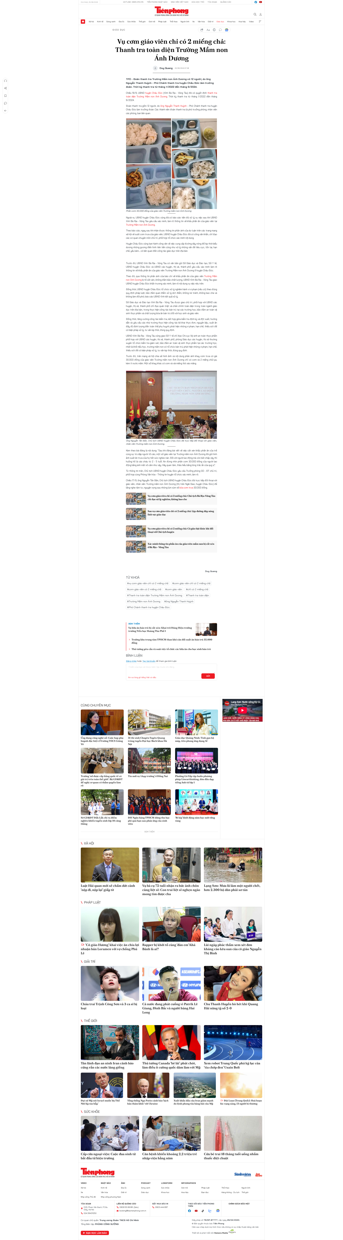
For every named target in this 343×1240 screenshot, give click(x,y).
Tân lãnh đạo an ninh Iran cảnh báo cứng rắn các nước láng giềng (107, 1065)
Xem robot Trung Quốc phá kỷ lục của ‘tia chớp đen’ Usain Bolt (232, 1065)
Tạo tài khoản (148, 661)
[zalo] (211, 1210)
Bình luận (5, 103)
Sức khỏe (131, 21)
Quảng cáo (225, 2)
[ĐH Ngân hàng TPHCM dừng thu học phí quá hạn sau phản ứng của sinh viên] (149, 802)
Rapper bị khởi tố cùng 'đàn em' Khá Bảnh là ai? (168, 947)
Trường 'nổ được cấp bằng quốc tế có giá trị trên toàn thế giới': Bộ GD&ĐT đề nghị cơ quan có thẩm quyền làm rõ (101, 781)
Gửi (208, 676)
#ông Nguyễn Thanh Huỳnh (178, 601)
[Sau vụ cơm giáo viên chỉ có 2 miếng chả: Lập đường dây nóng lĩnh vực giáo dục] (136, 514)
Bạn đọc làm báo (96, 1233)
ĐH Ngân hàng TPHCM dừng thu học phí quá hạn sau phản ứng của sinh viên (149, 820)
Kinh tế (100, 21)
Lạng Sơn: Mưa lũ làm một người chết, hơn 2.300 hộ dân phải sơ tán (232, 888)
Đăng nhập (131, 661)
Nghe (5, 80)
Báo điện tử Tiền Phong (171, 11)
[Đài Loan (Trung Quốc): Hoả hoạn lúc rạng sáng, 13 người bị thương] (241, 1085)
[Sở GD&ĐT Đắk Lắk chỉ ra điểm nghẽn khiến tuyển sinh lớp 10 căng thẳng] (102, 802)
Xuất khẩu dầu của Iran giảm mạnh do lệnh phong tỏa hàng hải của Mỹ (193, 1102)
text (208, 30)
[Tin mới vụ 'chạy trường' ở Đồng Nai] (149, 761)
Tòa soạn (212, 2)
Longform (166, 1183)
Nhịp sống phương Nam (111, 1197)
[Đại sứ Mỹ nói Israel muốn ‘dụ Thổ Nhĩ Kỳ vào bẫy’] (102, 1085)
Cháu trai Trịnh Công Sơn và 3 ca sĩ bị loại (109, 1006)
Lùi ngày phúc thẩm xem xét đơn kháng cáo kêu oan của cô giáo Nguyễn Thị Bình (233, 949)
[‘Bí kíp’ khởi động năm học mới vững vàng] (196, 802)
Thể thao (174, 21)
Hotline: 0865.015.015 (133, 2)
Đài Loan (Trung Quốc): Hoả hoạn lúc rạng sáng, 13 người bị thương (241, 1102)
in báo (214, 30)
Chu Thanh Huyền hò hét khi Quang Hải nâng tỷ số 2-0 (231, 1006)
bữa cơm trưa (186, 487)
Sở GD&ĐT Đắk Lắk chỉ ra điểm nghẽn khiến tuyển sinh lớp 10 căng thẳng (101, 820)
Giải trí (210, 21)
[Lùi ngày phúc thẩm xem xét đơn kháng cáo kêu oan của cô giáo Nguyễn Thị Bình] (233, 924)
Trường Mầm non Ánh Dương (140, 224)
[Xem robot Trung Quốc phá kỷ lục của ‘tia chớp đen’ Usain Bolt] (233, 1042)
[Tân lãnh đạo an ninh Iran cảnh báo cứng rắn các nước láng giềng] (110, 1042)
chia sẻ (202, 30)
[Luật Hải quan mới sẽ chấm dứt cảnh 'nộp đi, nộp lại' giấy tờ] (110, 865)
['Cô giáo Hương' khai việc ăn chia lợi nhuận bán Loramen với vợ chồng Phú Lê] (110, 924)
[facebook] (255, 2)
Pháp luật (162, 21)
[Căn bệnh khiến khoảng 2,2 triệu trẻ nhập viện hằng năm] (171, 1133)
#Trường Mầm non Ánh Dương (143, 601)
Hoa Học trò (198, 2)
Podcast (146, 1183)
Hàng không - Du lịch (230, 1192)
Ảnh (123, 1183)
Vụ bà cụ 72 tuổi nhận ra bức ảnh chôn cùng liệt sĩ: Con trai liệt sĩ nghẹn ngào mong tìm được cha (171, 890)
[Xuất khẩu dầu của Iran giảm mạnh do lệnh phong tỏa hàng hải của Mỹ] (195, 1085)
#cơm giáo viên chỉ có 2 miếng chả (191, 583)
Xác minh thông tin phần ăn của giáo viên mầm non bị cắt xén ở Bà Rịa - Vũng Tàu (181, 545)
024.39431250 (90, 1213)
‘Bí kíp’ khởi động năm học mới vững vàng (195, 819)
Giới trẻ (152, 21)
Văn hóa (201, 21)
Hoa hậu (242, 21)
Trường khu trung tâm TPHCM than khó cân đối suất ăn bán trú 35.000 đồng (172, 641)
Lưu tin (5, 95)
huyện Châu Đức (153, 92)
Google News (226, 30)
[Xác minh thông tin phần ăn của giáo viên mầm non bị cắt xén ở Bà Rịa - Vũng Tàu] (136, 547)
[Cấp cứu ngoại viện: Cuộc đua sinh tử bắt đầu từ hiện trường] (110, 1133)
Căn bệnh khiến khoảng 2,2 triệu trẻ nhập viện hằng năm (169, 1156)
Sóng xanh (110, 21)
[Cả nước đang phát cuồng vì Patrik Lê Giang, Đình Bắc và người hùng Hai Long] (171, 983)
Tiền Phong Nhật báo (157, 2)
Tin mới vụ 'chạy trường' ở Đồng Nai (148, 776)
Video (251, 21)
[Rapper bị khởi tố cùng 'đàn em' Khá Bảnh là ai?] (171, 924)
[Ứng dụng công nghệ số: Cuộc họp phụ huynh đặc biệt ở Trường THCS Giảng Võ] (102, 722)
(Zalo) (136, 1207)
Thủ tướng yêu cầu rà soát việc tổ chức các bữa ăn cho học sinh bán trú (171, 649)
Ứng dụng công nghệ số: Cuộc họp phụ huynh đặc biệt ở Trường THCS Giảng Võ (102, 741)
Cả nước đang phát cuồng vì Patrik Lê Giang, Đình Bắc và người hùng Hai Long (170, 1008)
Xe (193, 21)
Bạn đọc (205, 1192)
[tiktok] (204, 1211)
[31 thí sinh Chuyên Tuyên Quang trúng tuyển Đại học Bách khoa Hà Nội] (149, 722)
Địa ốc (121, 21)
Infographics (188, 1183)
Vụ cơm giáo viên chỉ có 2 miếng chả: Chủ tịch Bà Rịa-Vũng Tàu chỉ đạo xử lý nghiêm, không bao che (181, 497)
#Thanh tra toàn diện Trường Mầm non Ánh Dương (154, 595)
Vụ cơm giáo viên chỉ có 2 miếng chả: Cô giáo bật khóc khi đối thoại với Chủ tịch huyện (180, 530)
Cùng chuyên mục (96, 705)
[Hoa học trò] (258, 1175)
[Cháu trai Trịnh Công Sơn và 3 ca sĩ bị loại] (110, 983)
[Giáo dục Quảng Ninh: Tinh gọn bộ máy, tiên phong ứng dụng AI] (196, 722)
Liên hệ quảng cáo (126, 1204)
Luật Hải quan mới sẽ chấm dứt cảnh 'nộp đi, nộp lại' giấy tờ (108, 888)
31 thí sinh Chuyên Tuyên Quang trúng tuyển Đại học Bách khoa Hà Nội (147, 741)
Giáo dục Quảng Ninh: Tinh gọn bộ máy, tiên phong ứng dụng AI (194, 739)
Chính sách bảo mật (239, 1204)
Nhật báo (106, 1183)
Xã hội (91, 21)
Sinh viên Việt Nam (179, 2)
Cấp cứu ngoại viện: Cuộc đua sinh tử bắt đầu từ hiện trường (108, 1156)
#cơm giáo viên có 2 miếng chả (144, 589)
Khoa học (231, 21)
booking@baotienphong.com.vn (133, 1210)
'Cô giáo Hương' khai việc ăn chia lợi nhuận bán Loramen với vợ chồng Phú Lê (110, 949)
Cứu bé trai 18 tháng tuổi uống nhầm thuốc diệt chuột (231, 1156)
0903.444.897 (161, 1207)
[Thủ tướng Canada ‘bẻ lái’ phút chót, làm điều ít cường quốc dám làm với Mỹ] (171, 1042)
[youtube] (260, 2)
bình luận (220, 30)
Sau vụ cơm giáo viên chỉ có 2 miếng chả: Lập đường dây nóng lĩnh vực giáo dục (181, 513)
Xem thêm (260, 21)
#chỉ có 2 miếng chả (197, 589)
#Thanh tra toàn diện (197, 595)
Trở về (5, 110)
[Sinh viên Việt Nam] (242, 1175)
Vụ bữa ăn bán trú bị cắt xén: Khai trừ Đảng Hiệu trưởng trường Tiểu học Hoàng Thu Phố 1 (160, 629)
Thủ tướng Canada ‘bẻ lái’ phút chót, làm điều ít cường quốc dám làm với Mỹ (171, 1065)
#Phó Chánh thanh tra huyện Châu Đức (148, 607)
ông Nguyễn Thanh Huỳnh (173, 105)
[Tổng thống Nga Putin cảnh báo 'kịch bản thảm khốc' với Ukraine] (148, 1085)
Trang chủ (83, 21)
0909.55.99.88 (126, 1207)
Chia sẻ (5, 88)
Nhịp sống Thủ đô (88, 1197)
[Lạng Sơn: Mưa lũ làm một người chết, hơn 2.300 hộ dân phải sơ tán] (233, 865)
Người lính (185, 21)
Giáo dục (220, 21)
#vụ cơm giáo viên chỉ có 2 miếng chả (147, 583)
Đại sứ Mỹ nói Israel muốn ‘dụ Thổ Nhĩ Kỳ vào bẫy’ (100, 1102)
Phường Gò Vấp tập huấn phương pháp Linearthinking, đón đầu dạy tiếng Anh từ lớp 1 (194, 779)
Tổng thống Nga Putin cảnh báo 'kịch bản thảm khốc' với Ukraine (147, 1102)
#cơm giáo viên (173, 589)
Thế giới (142, 21)
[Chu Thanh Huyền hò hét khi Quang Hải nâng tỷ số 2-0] (233, 983)
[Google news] (219, 1210)
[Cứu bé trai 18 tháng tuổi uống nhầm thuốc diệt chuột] (233, 1133)
